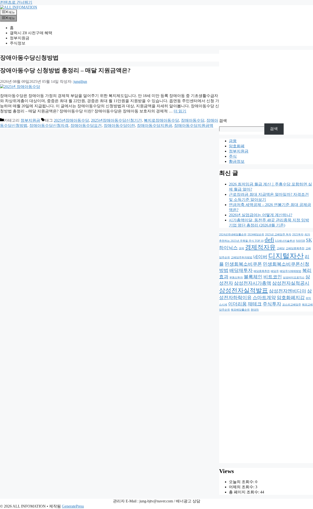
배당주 (275, 271)
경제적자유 (260, 247)
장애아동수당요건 (86, 125)
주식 (233, 156)
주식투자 (272, 303)
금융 (233, 141)
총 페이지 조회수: (244, 492)
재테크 (255, 303)
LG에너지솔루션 (285, 240)
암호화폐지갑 (291, 297)
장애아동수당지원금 (154, 125)
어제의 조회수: (242, 487)
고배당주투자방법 (241, 257)
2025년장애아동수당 (71, 120)
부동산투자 (236, 277)
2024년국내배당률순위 (232, 234)
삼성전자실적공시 (290, 283)
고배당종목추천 (295, 248)
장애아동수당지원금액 (193, 125)
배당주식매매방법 (290, 271)
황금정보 (237, 161)
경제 (241, 248)
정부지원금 (19, 38)
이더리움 (237, 303)
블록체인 (253, 276)
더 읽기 (180, 111)
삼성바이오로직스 (293, 277)
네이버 (260, 256)
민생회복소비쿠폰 (243, 264)
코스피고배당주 (291, 304)
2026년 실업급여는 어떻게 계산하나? (260, 215)
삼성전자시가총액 (252, 283)
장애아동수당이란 (119, 125)
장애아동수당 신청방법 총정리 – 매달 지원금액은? (65, 70)
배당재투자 (241, 270)
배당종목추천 (262, 271)
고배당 (281, 248)
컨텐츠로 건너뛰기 (16, 2)
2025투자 (297, 234)
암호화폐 (237, 146)
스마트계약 (264, 297)
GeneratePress (73, 506)
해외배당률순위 (240, 309)
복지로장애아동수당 (161, 120)
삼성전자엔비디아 (287, 290)
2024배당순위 (255, 234)
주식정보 (17, 43)
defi (269, 239)
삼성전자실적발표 (243, 290)
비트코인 (272, 276)
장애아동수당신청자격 (48, 125)
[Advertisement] (266, 84)
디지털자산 (286, 256)
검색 (223, 121)
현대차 (255, 309)
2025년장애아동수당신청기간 (116, 120)
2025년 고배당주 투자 (278, 234)
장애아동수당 (192, 120)
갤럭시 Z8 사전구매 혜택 (31, 33)
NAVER (300, 240)
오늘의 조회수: (242, 482)
